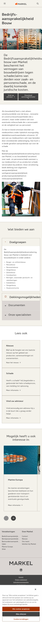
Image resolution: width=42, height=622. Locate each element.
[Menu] (5, 4)
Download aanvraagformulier (28, 96)
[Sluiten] (35, 589)
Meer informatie (14, 505)
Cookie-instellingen (21, 619)
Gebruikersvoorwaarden (21, 582)
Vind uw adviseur (10, 96)
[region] (21, 603)
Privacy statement (21, 580)
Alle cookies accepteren (21, 609)
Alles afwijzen (21, 614)
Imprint (21, 577)
